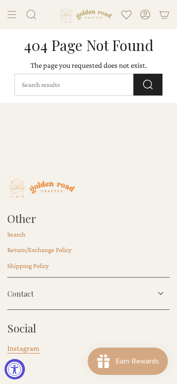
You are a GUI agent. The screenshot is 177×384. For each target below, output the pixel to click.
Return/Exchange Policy (39, 249)
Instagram (23, 348)
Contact (20, 293)
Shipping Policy (28, 265)
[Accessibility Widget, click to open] (15, 369)
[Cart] (164, 14)
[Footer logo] (41, 187)
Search (16, 234)
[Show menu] (12, 14)
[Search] (147, 85)
